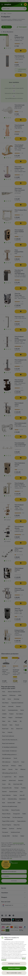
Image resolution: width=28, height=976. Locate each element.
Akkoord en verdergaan (14, 968)
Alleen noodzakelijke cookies (14, 973)
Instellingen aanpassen (14, 963)
